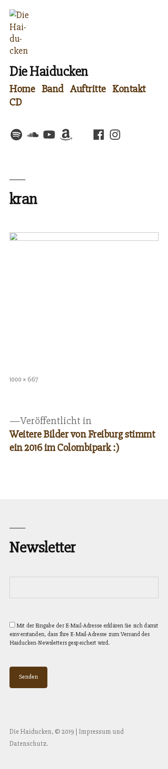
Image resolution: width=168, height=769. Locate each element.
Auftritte (88, 88)
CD (15, 101)
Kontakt (129, 88)
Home (22, 88)
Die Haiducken (48, 71)
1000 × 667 (23, 379)
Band (53, 88)
